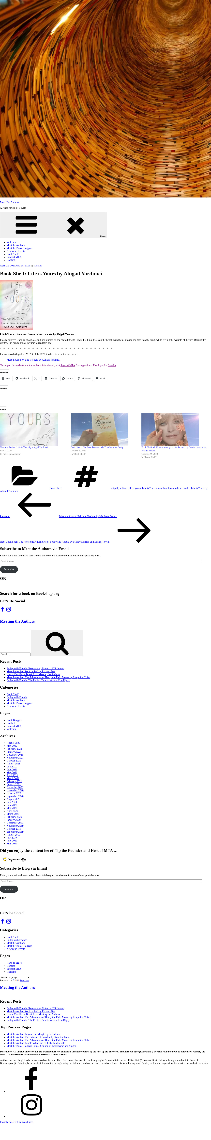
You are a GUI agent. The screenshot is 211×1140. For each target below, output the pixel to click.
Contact (11, 260)
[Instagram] (31, 1116)
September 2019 (15, 831)
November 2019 (15, 825)
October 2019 (14, 828)
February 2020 (14, 816)
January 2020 (14, 819)
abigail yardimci (119, 488)
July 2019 (12, 837)
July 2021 (12, 766)
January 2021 (14, 784)
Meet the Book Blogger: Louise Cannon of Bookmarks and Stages (41, 1046)
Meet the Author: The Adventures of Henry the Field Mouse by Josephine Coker (48, 677)
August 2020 (13, 799)
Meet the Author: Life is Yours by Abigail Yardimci (33, 359)
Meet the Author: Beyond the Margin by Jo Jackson (33, 1034)
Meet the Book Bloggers (19, 248)
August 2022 (13, 742)
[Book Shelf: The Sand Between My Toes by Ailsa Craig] (104, 429)
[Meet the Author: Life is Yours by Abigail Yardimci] (33, 429)
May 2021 (12, 772)
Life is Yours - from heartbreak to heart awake (166, 488)
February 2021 (14, 781)
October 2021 (14, 760)
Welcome (11, 242)
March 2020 (13, 813)
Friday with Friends (17, 697)
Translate (24, 980)
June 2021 (12, 769)
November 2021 (15, 757)
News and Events (16, 251)
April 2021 (12, 775)
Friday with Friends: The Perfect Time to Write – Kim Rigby (38, 680)
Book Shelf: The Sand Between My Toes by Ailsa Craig (97, 447)
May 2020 (12, 808)
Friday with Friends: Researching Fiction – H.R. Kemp (35, 668)
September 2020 (15, 796)
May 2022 (12, 745)
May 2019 (12, 843)
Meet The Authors (9, 202)
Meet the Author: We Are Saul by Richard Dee (31, 671)
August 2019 (13, 834)
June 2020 (12, 805)
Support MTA (14, 257)
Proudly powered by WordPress (16, 1122)
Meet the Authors (16, 245)
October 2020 (14, 793)
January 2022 (14, 751)
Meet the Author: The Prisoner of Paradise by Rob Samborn (38, 1037)
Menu (103, 236)
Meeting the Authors (17, 621)
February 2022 (14, 748)
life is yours (135, 488)
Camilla (38, 265)
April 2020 (12, 811)
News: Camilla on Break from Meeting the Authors (33, 674)
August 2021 (13, 763)
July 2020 (12, 802)
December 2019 (15, 822)
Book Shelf (12, 254)
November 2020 (15, 790)
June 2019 (12, 840)
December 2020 (15, 787)
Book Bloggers (14, 720)
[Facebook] (31, 1091)
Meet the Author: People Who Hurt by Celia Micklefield (36, 1043)
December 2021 (15, 754)
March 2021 (13, 778)
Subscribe (9, 569)
